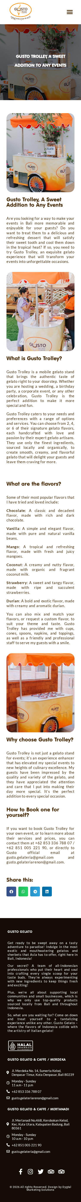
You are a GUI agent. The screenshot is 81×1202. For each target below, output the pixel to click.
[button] (70, 12)
